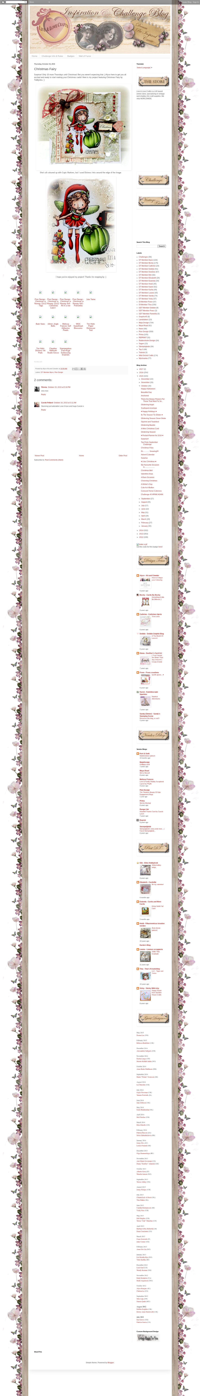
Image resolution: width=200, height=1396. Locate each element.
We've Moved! (145, 773)
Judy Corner (141, 1241)
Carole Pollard (47, 403)
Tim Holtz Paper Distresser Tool (91, 327)
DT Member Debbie (146, 269)
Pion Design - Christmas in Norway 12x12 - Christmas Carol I (53, 303)
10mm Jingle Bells (53, 325)
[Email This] (73, 368)
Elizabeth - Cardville (148, 882)
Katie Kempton (142, 1278)
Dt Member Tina (145, 305)
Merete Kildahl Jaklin (144, 1061)
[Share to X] (79, 368)
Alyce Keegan (141, 1288)
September (146, 499)
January (144, 526)
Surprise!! (145, 439)
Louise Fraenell (142, 1145)
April (143, 516)
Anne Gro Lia (141, 1249)
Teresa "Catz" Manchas (145, 1221)
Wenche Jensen (142, 1174)
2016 (141, 373)
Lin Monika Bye (142, 1257)
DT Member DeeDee (147, 272)
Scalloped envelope (149, 408)
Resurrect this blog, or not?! (149, 718)
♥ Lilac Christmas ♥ (148, 462)
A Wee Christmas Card (150, 429)
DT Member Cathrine (147, 266)
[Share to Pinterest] (84, 368)
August (144, 502)
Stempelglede (144, 346)
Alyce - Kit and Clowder (149, 575)
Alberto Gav (141, 1171)
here (160, 547)
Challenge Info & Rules (52, 56)
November (145, 382)
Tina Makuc (141, 1200)
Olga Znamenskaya (143, 1153)
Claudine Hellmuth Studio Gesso (53, 350)
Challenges (143, 257)
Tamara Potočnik (142, 1095)
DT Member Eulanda (147, 281)
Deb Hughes (141, 1218)
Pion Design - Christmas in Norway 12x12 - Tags (40, 302)
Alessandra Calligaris (144, 1051)
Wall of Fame (85, 56)
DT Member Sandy (146, 296)
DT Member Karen (146, 287)
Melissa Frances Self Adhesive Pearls (65, 327)
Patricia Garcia (142, 1322)
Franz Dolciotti (142, 1239)
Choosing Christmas (149, 481)
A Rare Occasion (147, 477)
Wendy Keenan (142, 1270)
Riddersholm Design (147, 340)
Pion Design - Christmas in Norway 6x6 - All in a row (65, 302)
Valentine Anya (147, 474)
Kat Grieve (141, 1319)
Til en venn (156, 616)
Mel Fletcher (141, 1117)
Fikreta (44, 387)
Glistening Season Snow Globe (153, 418)
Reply (43, 394)
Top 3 (141, 349)
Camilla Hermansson (144, 1208)
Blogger (111, 1363)
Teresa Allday (141, 1182)
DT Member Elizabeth (147, 278)
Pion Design (58, 372)
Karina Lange (141, 1058)
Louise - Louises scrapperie (151, 949)
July (143, 506)
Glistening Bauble (148, 425)
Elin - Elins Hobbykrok (149, 863)
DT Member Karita (146, 290)
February (145, 523)
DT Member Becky (146, 263)
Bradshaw (146, 1043)
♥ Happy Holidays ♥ (149, 411)
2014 (141, 530)
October (144, 386)
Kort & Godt (144, 754)
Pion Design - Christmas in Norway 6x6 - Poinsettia (78, 302)
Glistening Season (148, 432)
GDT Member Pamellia (148, 314)
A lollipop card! (145, 764)
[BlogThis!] (76, 368)
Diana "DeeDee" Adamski (146, 1163)
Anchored (145, 396)
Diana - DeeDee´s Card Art (151, 653)
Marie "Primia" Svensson (145, 1077)
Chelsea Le (140, 1291)
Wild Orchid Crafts (146, 355)
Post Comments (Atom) (54, 460)
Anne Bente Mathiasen (144, 1069)
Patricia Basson (142, 1132)
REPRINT (143, 338)
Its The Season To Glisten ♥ (152, 415)
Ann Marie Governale (144, 1161)
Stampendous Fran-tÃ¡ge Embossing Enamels (65, 351)
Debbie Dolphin (142, 1309)
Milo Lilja (140, 1299)
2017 (141, 369)
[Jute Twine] (91, 294)
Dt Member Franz (146, 302)
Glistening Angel (147, 405)
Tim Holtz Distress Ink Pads (40, 350)
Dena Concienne (142, 1231)
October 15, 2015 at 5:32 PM (59, 387)
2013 (141, 534)
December (145, 379)
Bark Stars (40, 324)
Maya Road (143, 326)
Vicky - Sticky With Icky (149, 988)
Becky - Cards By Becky (150, 595)
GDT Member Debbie (147, 308)
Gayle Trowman (142, 1092)
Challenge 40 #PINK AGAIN (152, 494)
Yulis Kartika (141, 1259)
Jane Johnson (141, 1102)
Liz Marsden (141, 1084)
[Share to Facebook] (81, 368)
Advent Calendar (147, 455)
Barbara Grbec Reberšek (145, 1228)
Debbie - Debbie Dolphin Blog (152, 634)
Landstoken (143, 320)
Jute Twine (90, 299)
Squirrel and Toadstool (150, 422)
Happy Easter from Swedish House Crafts (157, 993)
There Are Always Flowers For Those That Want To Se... (153, 400)
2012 (141, 537)
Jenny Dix (140, 1143)
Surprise (144, 458)
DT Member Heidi (146, 284)
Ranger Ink (144, 809)
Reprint (143, 820)
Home (34, 56)
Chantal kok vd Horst (144, 1197)
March (144, 519)
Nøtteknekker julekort (147, 756)
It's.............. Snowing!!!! (149, 451)
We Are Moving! (145, 803)
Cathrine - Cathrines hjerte (151, 614)
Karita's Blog (145, 945)
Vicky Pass (141, 1210)
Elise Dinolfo (141, 1125)
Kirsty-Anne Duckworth (145, 1312)
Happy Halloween (148, 389)
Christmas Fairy (147, 448)
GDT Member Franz (146, 311)
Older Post (123, 456)
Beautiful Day (146, 392)
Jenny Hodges (142, 1189)
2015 (141, 376)
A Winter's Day (146, 484)
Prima (141, 334)
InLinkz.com (38, 361)
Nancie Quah (141, 1301)
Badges (70, 56)
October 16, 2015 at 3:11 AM (65, 403)
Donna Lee (141, 1035)
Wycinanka (143, 358)
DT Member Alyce (47, 372)
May (143, 512)
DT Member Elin (145, 275)
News (141, 329)
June (143, 509)
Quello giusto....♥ (158, 675)
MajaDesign (144, 762)
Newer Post (39, 456)
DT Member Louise (146, 293)
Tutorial (142, 352)
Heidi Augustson (142, 1280)
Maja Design (144, 323)
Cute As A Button (147, 488)
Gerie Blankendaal (143, 1109)
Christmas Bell (147, 470)
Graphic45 (143, 317)
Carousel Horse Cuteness (151, 491)
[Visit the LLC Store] (40, 294)
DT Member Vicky (146, 299)
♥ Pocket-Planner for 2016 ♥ (152, 435)
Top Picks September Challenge (149, 443)
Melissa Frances (146, 779)
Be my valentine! (158, 884)
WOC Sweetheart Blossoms (78, 326)
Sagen (141, 344)
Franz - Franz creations (149, 673)
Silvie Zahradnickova (144, 1135)
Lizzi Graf (140, 1267)
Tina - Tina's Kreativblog (150, 969)
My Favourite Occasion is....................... (150, 466)
